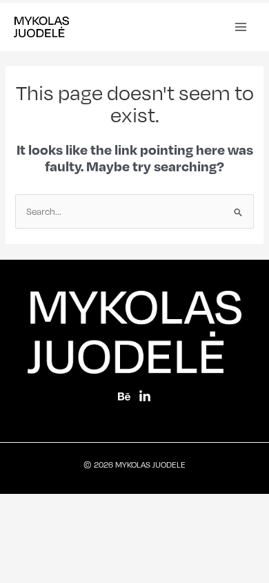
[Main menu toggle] (240, 26)
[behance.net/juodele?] (124, 396)
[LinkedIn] (145, 396)
